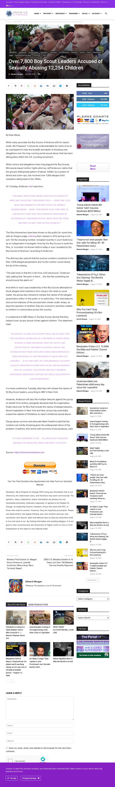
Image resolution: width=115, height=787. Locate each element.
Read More (93, 167)
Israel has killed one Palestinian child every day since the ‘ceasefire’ (90, 384)
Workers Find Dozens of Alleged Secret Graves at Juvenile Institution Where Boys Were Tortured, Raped (21, 564)
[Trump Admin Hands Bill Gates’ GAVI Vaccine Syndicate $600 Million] (93, 193)
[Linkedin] (41, 86)
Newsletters (97, 52)
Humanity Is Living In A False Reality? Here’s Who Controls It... (99, 410)
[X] (15, 86)
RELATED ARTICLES (16, 605)
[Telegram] (60, 86)
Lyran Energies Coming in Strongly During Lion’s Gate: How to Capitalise (39, 630)
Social (85, 13)
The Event (47, 13)
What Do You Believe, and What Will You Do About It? (98, 464)
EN (9, 6)
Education (53, 52)
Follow (104, 99)
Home (36, 13)
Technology (77, 2)
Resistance (60, 13)
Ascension (9, 2)
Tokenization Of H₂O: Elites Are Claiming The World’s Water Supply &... (91, 277)
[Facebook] (9, 86)
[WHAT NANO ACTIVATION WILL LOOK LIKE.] (63, 617)
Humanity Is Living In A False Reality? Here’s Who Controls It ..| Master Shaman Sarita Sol (15, 632)
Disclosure (44, 52)
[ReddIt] (34, 86)
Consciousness (33, 52)
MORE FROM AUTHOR (38, 605)
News (89, 52)
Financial (87, 2)
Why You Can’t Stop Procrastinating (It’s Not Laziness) (89, 312)
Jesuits (82, 52)
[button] (106, 13)
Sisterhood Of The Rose (23, 55)
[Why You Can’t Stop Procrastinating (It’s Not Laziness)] (93, 298)
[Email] (54, 86)
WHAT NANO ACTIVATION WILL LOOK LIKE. (63, 630)
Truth (44, 55)
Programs (73, 13)
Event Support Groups (22, 2)
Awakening (22, 52)
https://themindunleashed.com (29, 452)
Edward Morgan (17, 74)
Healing (51, 2)
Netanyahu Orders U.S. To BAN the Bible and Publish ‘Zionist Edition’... (93, 349)
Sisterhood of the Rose (39, 2)
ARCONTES (17, 22)
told (31, 186)
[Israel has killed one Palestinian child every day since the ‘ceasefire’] (93, 370)
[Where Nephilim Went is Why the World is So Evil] (63, 649)
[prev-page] (7, 681)
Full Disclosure (64, 52)
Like (105, 93)
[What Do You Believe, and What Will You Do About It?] (82, 464)
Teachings (36, 55)
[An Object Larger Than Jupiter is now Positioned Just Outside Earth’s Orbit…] (39, 649)
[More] (67, 86)
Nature (104, 2)
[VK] (47, 86)
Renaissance (67, 2)
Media (59, 2)
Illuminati (74, 52)
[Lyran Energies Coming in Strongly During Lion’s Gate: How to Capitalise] (39, 617)
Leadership (95, 2)
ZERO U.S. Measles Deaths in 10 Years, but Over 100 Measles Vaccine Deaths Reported (58, 562)
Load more (92, 580)
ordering (32, 236)
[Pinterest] (21, 86)
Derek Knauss (82, 319)
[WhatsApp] (28, 86)
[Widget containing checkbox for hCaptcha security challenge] (27, 761)
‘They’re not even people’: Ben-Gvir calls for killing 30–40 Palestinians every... (92, 242)
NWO (11, 55)
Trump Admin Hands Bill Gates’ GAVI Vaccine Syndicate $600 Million (89, 207)
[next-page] (12, 681)
